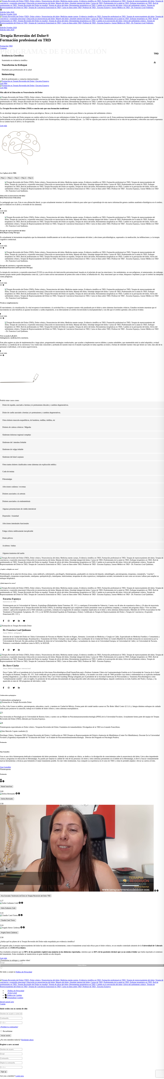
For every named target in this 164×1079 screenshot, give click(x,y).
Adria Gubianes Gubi (8, 908)
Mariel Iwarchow (6, 786)
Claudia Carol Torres (8, 920)
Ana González (5, 767)
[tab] (3, 178)
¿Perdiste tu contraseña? (9, 1027)
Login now (19, 1076)
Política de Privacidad (24, 972)
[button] (1, 539)
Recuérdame (7, 1031)
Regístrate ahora (27, 1040)
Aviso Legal (12, 993)
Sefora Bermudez (7, 799)
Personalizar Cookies (15, 998)
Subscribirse (82, 965)
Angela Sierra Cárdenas (9, 933)
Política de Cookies (14, 995)
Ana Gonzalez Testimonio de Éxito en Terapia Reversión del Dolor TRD (25, 896)
